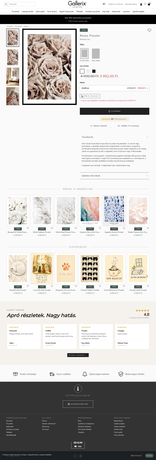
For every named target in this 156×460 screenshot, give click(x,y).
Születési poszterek (92, 11)
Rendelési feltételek (84, 427)
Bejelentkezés (118, 421)
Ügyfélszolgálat (138, 11)
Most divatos (52, 11)
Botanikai (83, 39)
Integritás (81, 432)
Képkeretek (116, 11)
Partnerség (45, 427)
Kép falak (105, 11)
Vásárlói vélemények (48, 424)
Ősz (88, 39)
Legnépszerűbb (27, 11)
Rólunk (44, 421)
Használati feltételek (84, 429)
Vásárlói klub (118, 429)
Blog (79, 421)
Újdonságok (40, 11)
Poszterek (15, 11)
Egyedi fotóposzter (66, 11)
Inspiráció (126, 11)
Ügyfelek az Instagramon (86, 424)
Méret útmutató (91, 96)
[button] (6, 4)
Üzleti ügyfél (118, 432)
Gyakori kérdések (119, 427)
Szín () (84, 66)
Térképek (79, 11)
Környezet (45, 429)
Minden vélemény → (78, 355)
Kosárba (116, 111)
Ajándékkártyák (79, 404)
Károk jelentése (119, 435)
